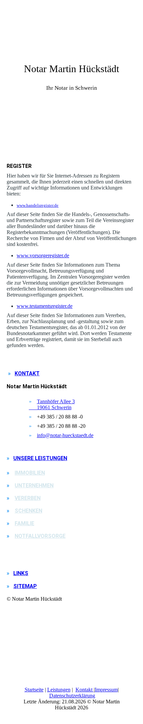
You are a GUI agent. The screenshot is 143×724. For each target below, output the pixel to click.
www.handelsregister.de (38, 205)
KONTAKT (27, 373)
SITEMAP (25, 586)
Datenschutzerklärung (72, 695)
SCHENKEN (28, 511)
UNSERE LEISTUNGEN (40, 458)
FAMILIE (24, 523)
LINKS (20, 573)
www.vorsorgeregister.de (43, 255)
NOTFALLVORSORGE (40, 536)
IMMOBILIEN (30, 473)
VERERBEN (28, 498)
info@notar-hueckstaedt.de (65, 435)
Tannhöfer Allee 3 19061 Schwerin (52, 404)
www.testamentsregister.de (44, 306)
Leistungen (59, 689)
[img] (71, 126)
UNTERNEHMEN (34, 485)
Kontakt (84, 689)
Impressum (106, 689)
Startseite (34, 689)
